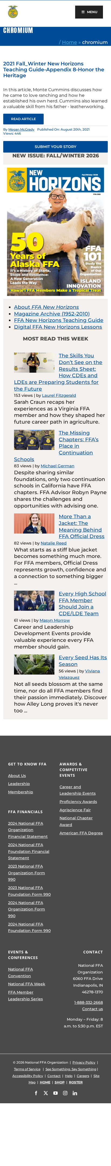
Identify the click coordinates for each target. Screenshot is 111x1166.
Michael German (57, 465)
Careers (83, 1076)
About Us (17, 775)
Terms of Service (27, 1069)
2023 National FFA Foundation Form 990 (29, 891)
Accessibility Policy (27, 1076)
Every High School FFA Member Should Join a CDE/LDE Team (82, 604)
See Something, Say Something (71, 1069)
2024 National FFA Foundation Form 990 (29, 927)
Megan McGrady (21, 129)
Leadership (19, 783)
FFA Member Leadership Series (25, 995)
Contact (54, 1076)
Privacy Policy (83, 1062)
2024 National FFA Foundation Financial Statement (28, 851)
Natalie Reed (54, 543)
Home (69, 42)
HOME (45, 1082)
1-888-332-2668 (88, 1002)
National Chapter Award (76, 821)
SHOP (60, 1082)
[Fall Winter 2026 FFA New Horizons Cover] (55, 167)
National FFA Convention (20, 972)
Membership (20, 792)
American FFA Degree (81, 833)
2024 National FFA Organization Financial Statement (28, 830)
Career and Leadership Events (78, 790)
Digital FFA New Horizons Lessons (58, 327)
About (46, 307)
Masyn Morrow (55, 620)
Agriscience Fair (75, 810)
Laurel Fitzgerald (59, 395)
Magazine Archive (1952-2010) (52, 314)
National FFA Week (26, 984)
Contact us (92, 1008)
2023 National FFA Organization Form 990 (26, 873)
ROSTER (76, 1082)
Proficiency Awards (78, 801)
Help (68, 1076)
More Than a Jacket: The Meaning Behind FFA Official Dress (82, 526)
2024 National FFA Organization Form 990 (26, 909)
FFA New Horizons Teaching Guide (58, 320)
